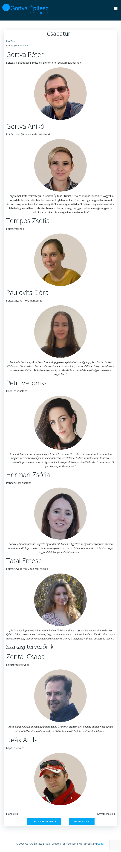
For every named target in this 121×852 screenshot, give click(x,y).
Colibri (101, 843)
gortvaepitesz (21, 45)
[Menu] (116, 8)
